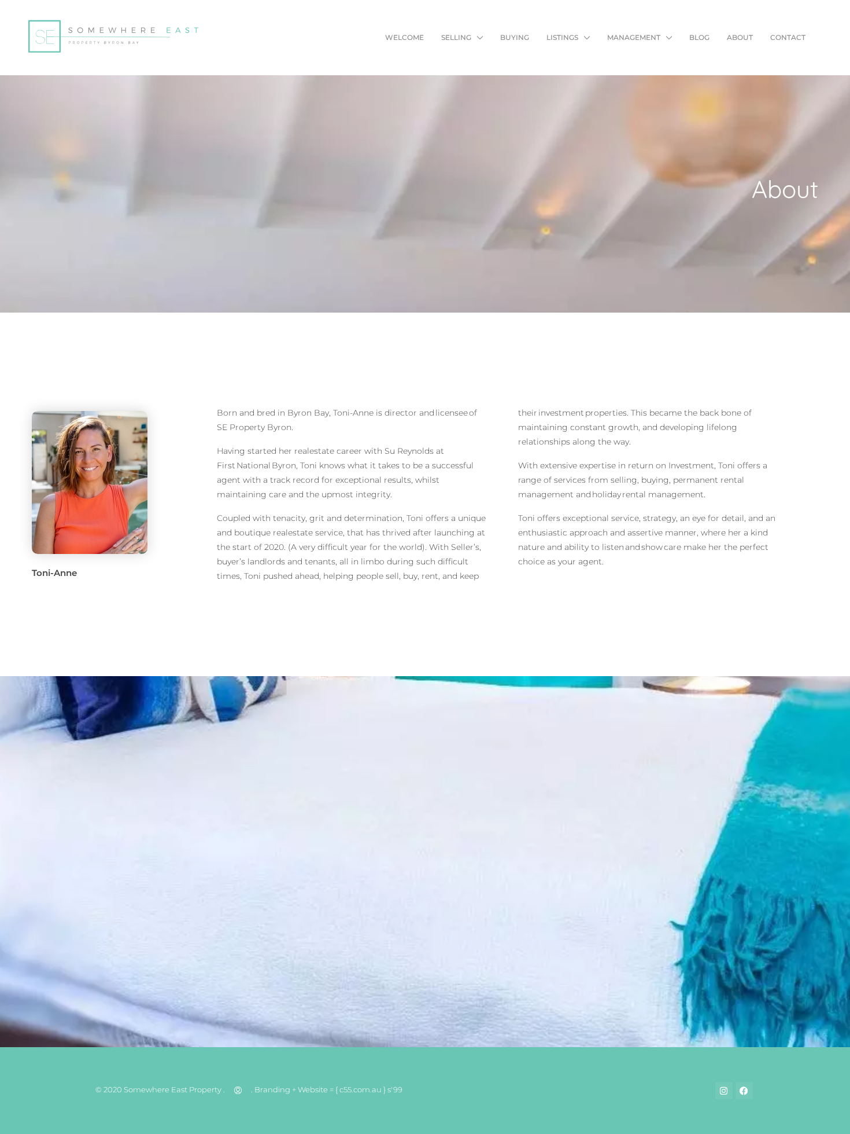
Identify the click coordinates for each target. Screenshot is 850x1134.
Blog (699, 37)
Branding (272, 1089)
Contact (787, 37)
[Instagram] (724, 1090)
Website (313, 1089)
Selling (456, 37)
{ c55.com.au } (360, 1089)
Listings (562, 37)
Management (633, 37)
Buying (514, 37)
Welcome (404, 37)
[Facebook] (744, 1090)
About (740, 37)
